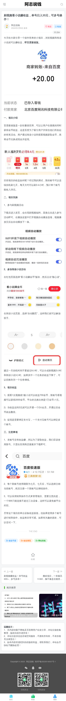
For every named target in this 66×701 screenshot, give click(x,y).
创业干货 (12, 540)
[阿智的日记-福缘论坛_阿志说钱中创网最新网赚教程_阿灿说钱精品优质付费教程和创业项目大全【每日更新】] (33, 4)
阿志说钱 (15, 25)
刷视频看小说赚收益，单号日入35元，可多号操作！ (33, 17)
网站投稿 (42, 540)
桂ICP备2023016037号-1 (45, 661)
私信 (59, 26)
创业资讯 (27, 540)
